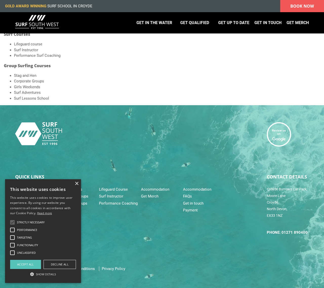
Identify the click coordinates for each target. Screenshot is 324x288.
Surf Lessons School (31, 98)
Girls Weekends (27, 87)
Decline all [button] (60, 264)
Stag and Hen (25, 75)
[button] (43, 274)
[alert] (43, 231)
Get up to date (233, 22)
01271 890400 (294, 232)
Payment (190, 210)
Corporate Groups (29, 81)
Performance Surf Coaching (37, 55)
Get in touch (267, 22)
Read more (44, 213)
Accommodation (155, 189)
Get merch (298, 22)
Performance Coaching (118, 203)
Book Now (302, 6)
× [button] (76, 184)
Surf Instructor (26, 50)
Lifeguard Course (113, 189)
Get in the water (154, 22)
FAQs (187, 196)
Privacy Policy (113, 268)
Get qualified (194, 22)
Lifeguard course (28, 44)
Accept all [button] (25, 264)
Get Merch (149, 196)
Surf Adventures (27, 92)
